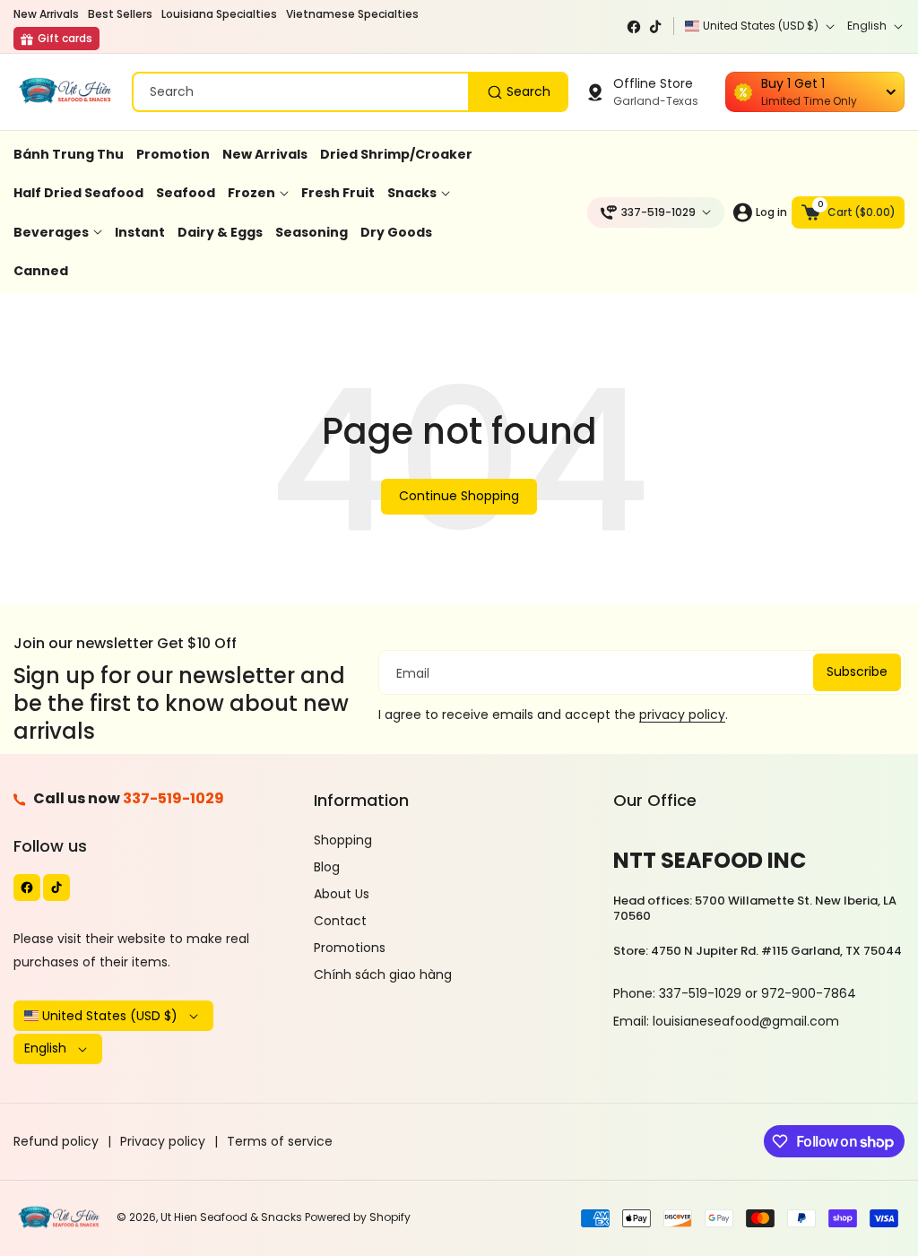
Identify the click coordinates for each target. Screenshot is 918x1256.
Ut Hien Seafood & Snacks (231, 1217)
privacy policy (682, 714)
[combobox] (350, 92)
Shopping (343, 840)
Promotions (349, 948)
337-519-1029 (173, 798)
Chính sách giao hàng (383, 974)
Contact (340, 921)
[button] (848, 212)
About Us (341, 894)
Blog (327, 867)
